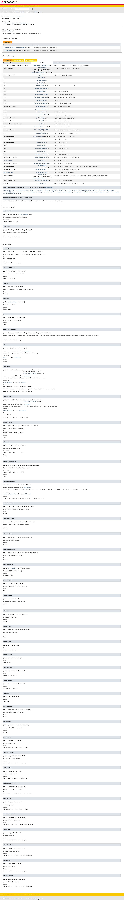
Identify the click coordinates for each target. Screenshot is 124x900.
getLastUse (41, 77)
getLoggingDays (41, 80)
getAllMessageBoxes (56, 192)
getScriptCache (41, 111)
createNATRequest (31, 192)
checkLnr (47, 190)
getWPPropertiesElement (41, 163)
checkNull (54, 190)
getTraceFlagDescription (42, 129)
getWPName (41, 160)
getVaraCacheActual (41, 154)
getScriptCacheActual (41, 114)
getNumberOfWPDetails (41, 97)
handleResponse (87, 192)
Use (19, 6)
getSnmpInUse (41, 120)
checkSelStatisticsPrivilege (68, 190)
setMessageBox (114, 192)
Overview (3, 6)
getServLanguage (41, 118)
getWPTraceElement (41, 169)
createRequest (42, 67)
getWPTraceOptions (41, 172)
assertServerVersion (21, 190)
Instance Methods (18, 60)
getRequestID (77, 192)
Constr (17, 12)
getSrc (41, 123)
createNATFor (21, 192)
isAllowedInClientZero (41, 180)
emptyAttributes (43, 192)
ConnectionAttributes (37, 72)
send (107, 192)
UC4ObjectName (20, 47)
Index (34, 6)
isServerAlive (41, 183)
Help (38, 6)
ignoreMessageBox (99, 192)
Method (22, 12)
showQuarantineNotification (12, 193)
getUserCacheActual (41, 148)
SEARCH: (12, 9)
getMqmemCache (41, 91)
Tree (22, 6)
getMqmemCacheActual (41, 94)
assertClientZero (8, 190)
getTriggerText (41, 142)
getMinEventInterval (41, 88)
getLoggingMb (41, 83)
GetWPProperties (10, 47)
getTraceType (41, 139)
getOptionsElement (41, 106)
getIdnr (41, 75)
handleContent (42, 174)
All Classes (4, 8)
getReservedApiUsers (41, 109)
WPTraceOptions (8, 172)
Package (9, 6)
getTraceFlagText (38, 136)
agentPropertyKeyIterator (41, 65)
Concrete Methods (31, 60)
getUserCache (41, 145)
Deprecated (28, 6)
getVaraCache (41, 151)
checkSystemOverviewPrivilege (87, 190)
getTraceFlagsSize (41, 133)
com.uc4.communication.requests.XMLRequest (16, 23)
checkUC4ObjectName (9, 192)
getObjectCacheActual (41, 103)
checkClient (33, 190)
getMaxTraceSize (41, 85)
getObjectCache (41, 100)
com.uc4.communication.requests (16, 16)
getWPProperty (42, 165)
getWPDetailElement (41, 157)
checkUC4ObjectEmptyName (106, 190)
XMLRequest (10, 31)
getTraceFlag (38, 126)
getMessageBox (67, 192)
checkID (40, 190)
